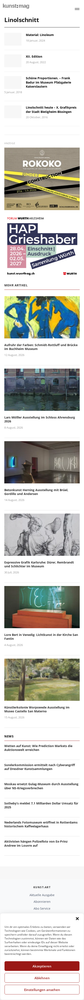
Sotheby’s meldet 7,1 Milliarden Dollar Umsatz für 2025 (41, 805)
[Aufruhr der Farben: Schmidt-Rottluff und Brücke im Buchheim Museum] (42, 336)
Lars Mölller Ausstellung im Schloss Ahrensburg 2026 (39, 419)
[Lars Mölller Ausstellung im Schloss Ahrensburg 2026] (42, 408)
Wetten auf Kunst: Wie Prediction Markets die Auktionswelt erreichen (38, 748)
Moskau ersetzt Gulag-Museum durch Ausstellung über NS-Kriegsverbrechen (41, 786)
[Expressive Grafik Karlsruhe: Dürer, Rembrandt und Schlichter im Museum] (42, 553)
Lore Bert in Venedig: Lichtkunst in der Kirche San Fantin (41, 637)
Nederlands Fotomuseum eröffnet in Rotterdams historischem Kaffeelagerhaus (41, 824)
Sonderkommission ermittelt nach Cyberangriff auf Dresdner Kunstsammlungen (39, 767)
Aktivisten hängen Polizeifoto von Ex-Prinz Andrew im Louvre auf (36, 843)
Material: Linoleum (40, 35)
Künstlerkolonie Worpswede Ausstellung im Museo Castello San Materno (37, 709)
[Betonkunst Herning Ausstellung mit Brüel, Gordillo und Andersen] (42, 481)
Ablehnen (42, 978)
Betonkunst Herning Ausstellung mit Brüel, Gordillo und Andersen (36, 492)
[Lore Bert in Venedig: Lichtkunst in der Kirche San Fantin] (42, 625)
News (9, 736)
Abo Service (42, 908)
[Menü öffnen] (77, 9)
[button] (77, 918)
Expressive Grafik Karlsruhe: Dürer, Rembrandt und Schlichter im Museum (39, 564)
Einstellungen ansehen (42, 990)
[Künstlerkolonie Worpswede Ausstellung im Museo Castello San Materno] (42, 698)
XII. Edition (34, 56)
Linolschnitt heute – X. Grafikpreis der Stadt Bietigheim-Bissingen (51, 109)
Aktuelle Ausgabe (42, 895)
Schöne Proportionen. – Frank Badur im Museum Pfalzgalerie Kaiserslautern (48, 82)
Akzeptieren (42, 966)
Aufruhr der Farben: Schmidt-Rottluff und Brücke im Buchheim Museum (41, 347)
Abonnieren (42, 902)
